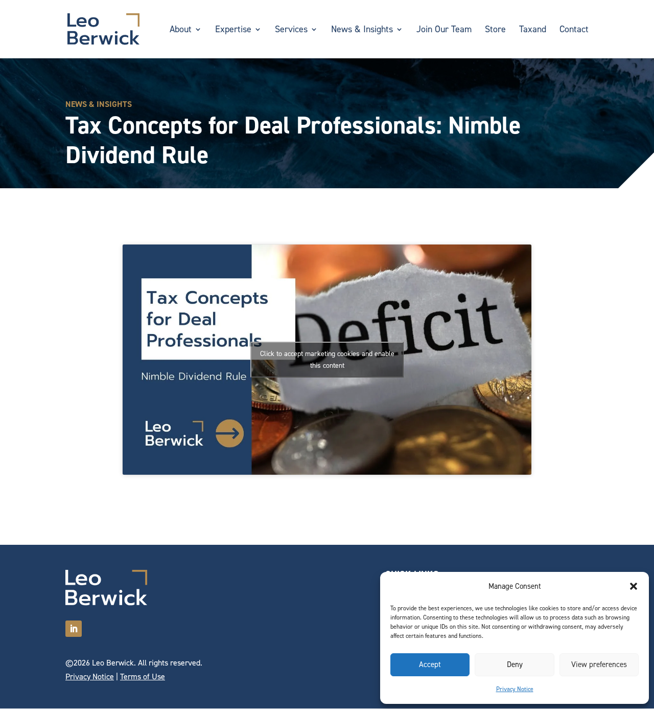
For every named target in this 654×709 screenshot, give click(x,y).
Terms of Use (142, 676)
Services (291, 30)
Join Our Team (444, 30)
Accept (430, 664)
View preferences (599, 664)
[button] (633, 586)
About (181, 30)
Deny (515, 664)
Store (495, 30)
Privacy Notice (514, 689)
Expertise (233, 30)
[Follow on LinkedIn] (73, 629)
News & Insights (362, 30)
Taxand (532, 30)
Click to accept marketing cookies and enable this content (327, 359)
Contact (574, 30)
